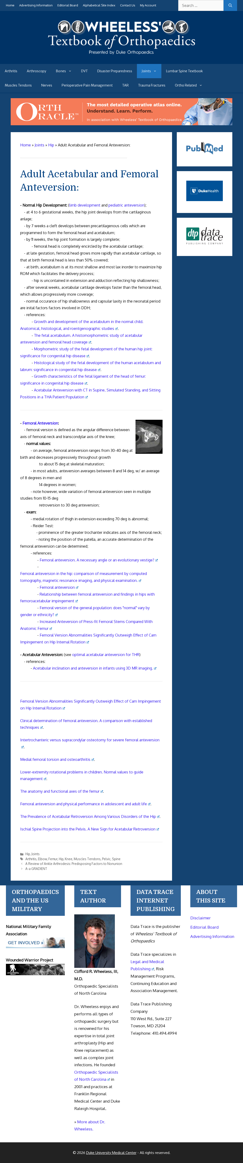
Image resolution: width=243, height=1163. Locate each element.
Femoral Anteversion (40, 423)
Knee (68, 859)
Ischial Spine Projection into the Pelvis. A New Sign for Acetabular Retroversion (87, 829)
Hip (27, 854)
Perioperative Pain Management (87, 85)
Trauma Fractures (151, 85)
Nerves (46, 85)
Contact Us (127, 5)
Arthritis (11, 71)
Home (10, 5)
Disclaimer (200, 917)
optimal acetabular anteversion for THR (105, 654)
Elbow (42, 859)
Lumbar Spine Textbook (184, 71)
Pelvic (106, 859)
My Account (148, 5)
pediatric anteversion (126, 205)
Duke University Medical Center (111, 1152)
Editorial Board (67, 5)
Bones (61, 71)
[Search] (230, 5)
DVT (84, 71)
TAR (125, 85)
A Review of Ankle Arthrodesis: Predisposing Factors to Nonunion (73, 864)
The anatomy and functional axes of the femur (59, 791)
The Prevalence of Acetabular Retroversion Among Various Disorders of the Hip (88, 816)
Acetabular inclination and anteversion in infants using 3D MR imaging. (93, 668)
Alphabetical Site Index (99, 5)
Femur (52, 859)
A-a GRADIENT (36, 869)
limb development (84, 205)
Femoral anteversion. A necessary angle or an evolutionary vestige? (97, 560)
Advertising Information (36, 5)
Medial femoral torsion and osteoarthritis (55, 759)
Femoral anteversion (57, 587)
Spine (116, 859)
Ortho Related (186, 85)
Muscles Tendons (18, 85)
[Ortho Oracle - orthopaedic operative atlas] (121, 123)
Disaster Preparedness (114, 71)
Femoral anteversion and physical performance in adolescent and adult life (83, 803)
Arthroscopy (36, 71)
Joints (146, 71)
